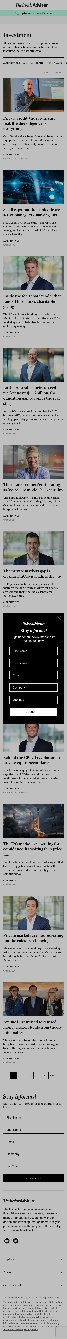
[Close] (58, 618)
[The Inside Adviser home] (33, 623)
